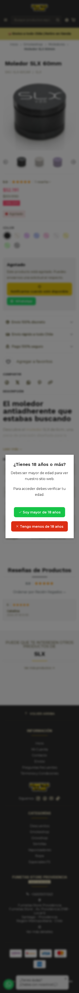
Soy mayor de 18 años (41, 512)
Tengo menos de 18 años (41, 527)
